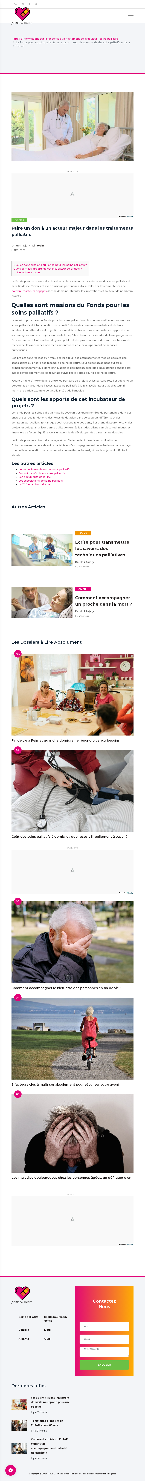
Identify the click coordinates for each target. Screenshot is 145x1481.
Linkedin (38, 245)
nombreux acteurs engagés (29, 291)
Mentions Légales (107, 1473)
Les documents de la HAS (35, 477)
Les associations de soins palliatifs (41, 480)
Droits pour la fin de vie (55, 1318)
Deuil (47, 1329)
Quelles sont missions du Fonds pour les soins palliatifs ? (50, 265)
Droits (19, 220)
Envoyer (104, 1364)
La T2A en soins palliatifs (35, 484)
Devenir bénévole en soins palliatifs (42, 473)
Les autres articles (28, 272)
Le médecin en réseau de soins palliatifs (44, 469)
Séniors (24, 1329)
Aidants (24, 1338)
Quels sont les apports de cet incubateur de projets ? (47, 268)
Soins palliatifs (28, 1317)
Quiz (47, 1338)
